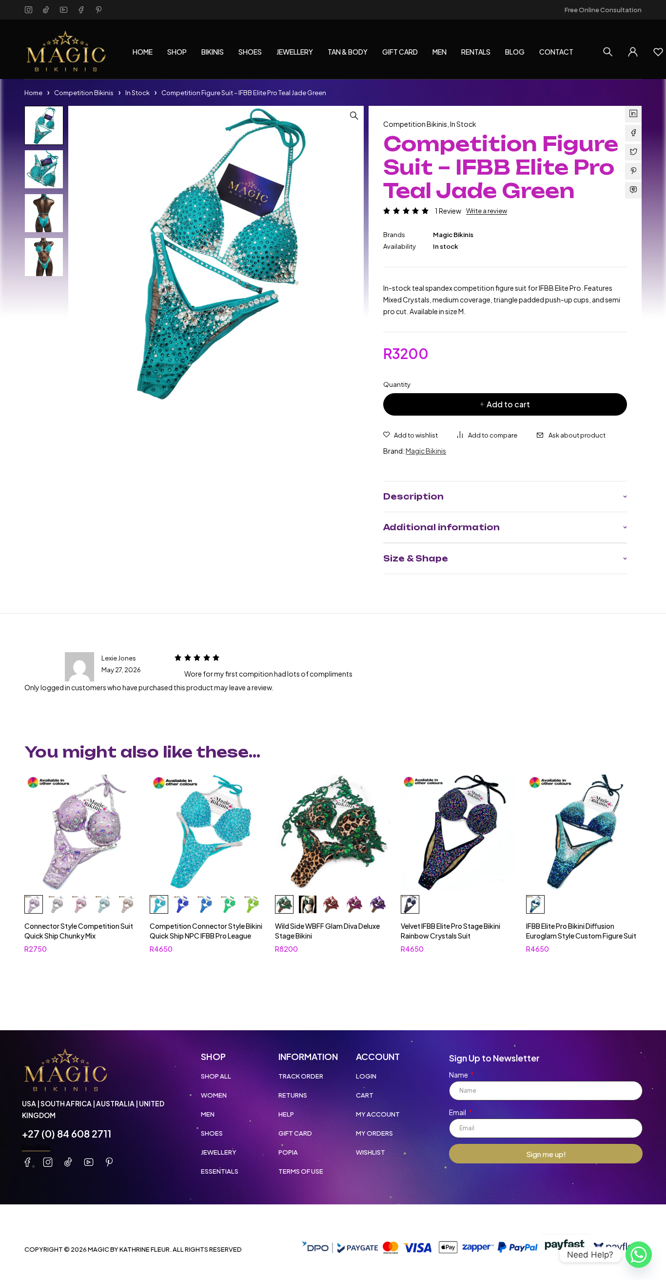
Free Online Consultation (603, 10)
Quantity (397, 384)
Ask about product (577, 435)
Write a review (486, 210)
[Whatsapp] (639, 1254)
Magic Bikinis (453, 235)
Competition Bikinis (84, 93)
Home (33, 93)
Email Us (36, 1147)
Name (459, 1074)
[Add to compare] (487, 435)
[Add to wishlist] (410, 435)
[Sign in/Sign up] (633, 51)
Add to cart (508, 404)
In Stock (137, 93)
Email (458, 1112)
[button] (354, 115)
